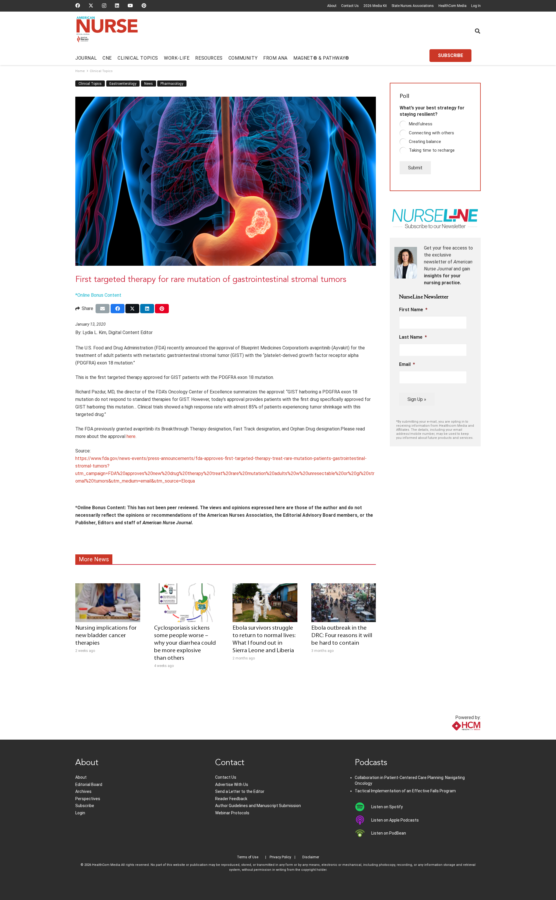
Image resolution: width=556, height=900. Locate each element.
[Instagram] (104, 5)
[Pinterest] (144, 5)
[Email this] (102, 308)
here (131, 436)
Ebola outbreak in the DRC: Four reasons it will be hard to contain (341, 635)
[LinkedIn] (117, 5)
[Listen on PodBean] (363, 833)
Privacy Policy (280, 857)
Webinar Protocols (232, 813)
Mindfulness (420, 124)
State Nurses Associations (413, 6)
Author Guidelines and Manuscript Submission (258, 805)
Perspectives (87, 798)
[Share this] (118, 308)
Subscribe (84, 805)
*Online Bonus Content (98, 295)
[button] (477, 31)
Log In (476, 6)
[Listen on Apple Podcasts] (363, 820)
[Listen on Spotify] (363, 806)
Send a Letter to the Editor (239, 791)
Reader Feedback (231, 798)
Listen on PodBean (388, 833)
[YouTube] (130, 5)
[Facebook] (77, 5)
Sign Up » (416, 399)
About (331, 6)
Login (80, 813)
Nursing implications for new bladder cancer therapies (106, 635)
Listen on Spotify (387, 806)
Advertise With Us (231, 784)
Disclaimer (310, 857)
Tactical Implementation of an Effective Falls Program (405, 791)
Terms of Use (247, 857)
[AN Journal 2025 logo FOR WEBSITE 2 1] (107, 31)
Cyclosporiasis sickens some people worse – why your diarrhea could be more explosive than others (185, 643)
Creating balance (425, 141)
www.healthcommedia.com (453, 736)
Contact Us (350, 6)
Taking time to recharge (432, 150)
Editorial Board (88, 784)
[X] (91, 5)
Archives (83, 791)
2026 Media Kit (375, 6)
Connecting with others (431, 132)
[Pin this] (162, 308)
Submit (415, 168)
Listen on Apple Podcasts (395, 820)
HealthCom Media (452, 6)
